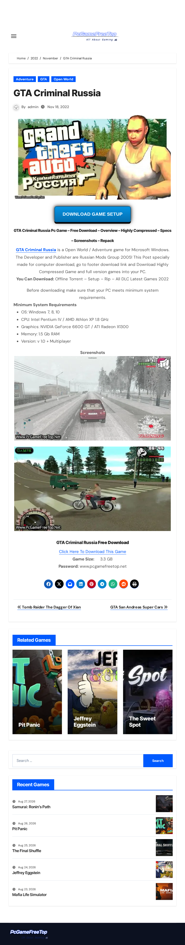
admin (33, 106)
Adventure (24, 79)
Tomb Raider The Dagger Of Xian (51, 607)
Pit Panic (29, 725)
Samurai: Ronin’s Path (31, 806)
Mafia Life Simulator (29, 894)
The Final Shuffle (26, 850)
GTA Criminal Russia (36, 249)
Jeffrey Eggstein (85, 721)
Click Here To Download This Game (92, 551)
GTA (43, 79)
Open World (63, 79)
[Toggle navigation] (13, 36)
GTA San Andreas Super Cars (137, 607)
